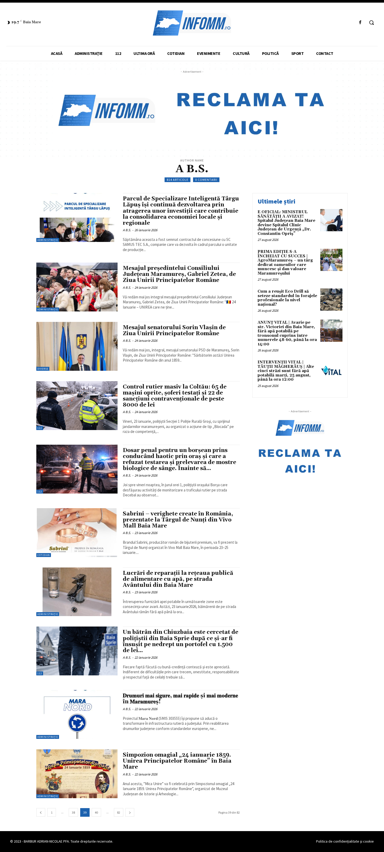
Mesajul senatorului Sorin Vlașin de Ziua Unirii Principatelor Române (174, 330)
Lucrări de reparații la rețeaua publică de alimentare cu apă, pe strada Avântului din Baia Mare (178, 579)
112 (39, 428)
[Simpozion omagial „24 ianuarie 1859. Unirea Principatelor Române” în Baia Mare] (77, 773)
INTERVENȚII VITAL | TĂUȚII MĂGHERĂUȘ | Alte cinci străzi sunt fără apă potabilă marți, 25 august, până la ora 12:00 (286, 371)
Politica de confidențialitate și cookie (345, 841)
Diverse (42, 368)
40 (96, 812)
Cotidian (43, 555)
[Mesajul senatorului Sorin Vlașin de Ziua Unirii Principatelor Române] (77, 346)
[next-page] (129, 812)
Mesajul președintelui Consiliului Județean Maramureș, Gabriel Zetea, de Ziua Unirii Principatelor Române (179, 274)
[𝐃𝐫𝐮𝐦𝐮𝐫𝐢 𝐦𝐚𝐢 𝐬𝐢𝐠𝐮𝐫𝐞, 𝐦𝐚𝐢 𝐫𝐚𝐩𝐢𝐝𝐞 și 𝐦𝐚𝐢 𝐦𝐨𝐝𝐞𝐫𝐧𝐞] (77, 714)
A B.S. (127, 230)
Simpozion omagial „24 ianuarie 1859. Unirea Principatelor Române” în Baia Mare (177, 761)
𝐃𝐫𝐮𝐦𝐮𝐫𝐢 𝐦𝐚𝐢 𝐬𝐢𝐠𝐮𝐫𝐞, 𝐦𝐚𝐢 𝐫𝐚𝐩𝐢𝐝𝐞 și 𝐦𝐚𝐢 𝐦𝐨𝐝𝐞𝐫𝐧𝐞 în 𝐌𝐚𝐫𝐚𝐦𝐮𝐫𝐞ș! (180, 698)
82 (118, 812)
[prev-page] (40, 812)
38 (73, 812)
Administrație (47, 240)
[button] (371, 22)
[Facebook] (360, 22)
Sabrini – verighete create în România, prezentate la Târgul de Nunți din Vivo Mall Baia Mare (178, 520)
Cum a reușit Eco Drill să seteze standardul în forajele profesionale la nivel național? (287, 298)
